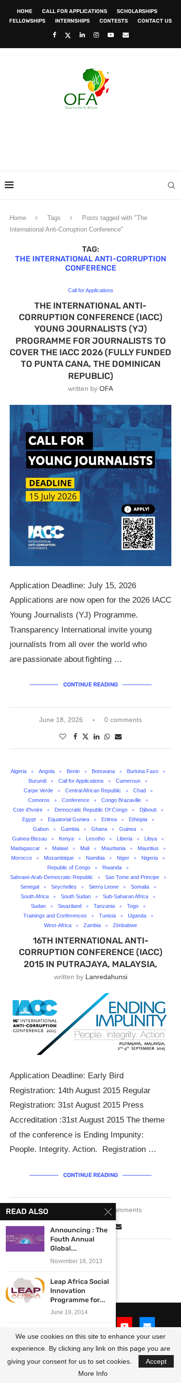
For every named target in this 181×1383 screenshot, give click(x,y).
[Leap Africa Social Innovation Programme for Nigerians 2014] (25, 1290)
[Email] (126, 35)
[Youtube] (111, 35)
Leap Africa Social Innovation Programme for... (79, 1291)
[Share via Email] (118, 736)
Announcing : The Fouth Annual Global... (79, 1239)
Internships (72, 21)
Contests (113, 21)
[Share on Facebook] (75, 736)
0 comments (123, 720)
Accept (156, 1361)
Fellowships (27, 21)
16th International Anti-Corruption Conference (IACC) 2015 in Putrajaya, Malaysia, (91, 952)
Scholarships (137, 11)
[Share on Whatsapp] (107, 736)
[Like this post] (62, 736)
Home (24, 11)
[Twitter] (68, 35)
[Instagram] (96, 35)
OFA (106, 388)
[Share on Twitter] (85, 736)
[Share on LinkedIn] (96, 736)
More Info (93, 1373)
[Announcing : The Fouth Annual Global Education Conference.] (25, 1239)
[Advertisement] (93, 137)
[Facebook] (54, 35)
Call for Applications (74, 11)
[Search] (171, 185)
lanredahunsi (106, 977)
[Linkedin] (82, 35)
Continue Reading (90, 684)
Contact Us (155, 21)
